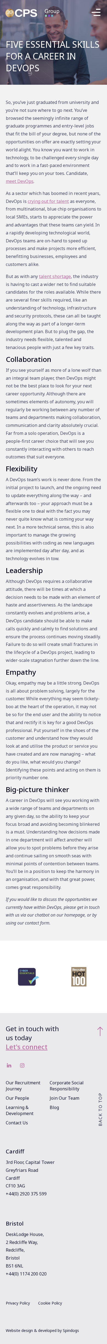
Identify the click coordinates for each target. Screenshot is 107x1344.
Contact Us (17, 1123)
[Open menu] (96, 13)
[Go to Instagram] (22, 1065)
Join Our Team (64, 1098)
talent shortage (55, 276)
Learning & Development (19, 1110)
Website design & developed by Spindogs (42, 1330)
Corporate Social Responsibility (67, 1086)
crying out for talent (48, 201)
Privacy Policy (18, 1303)
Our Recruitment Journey (23, 1086)
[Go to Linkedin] (9, 1065)
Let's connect (26, 1046)
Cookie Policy (50, 1303)
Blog (54, 1107)
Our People (17, 1098)
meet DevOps (19, 181)
